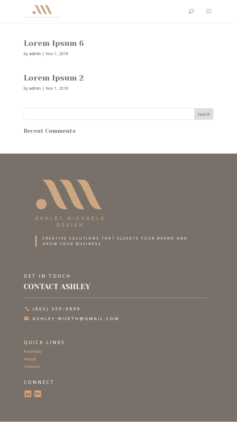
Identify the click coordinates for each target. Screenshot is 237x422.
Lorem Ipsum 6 (54, 43)
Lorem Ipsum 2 (54, 77)
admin (35, 53)
